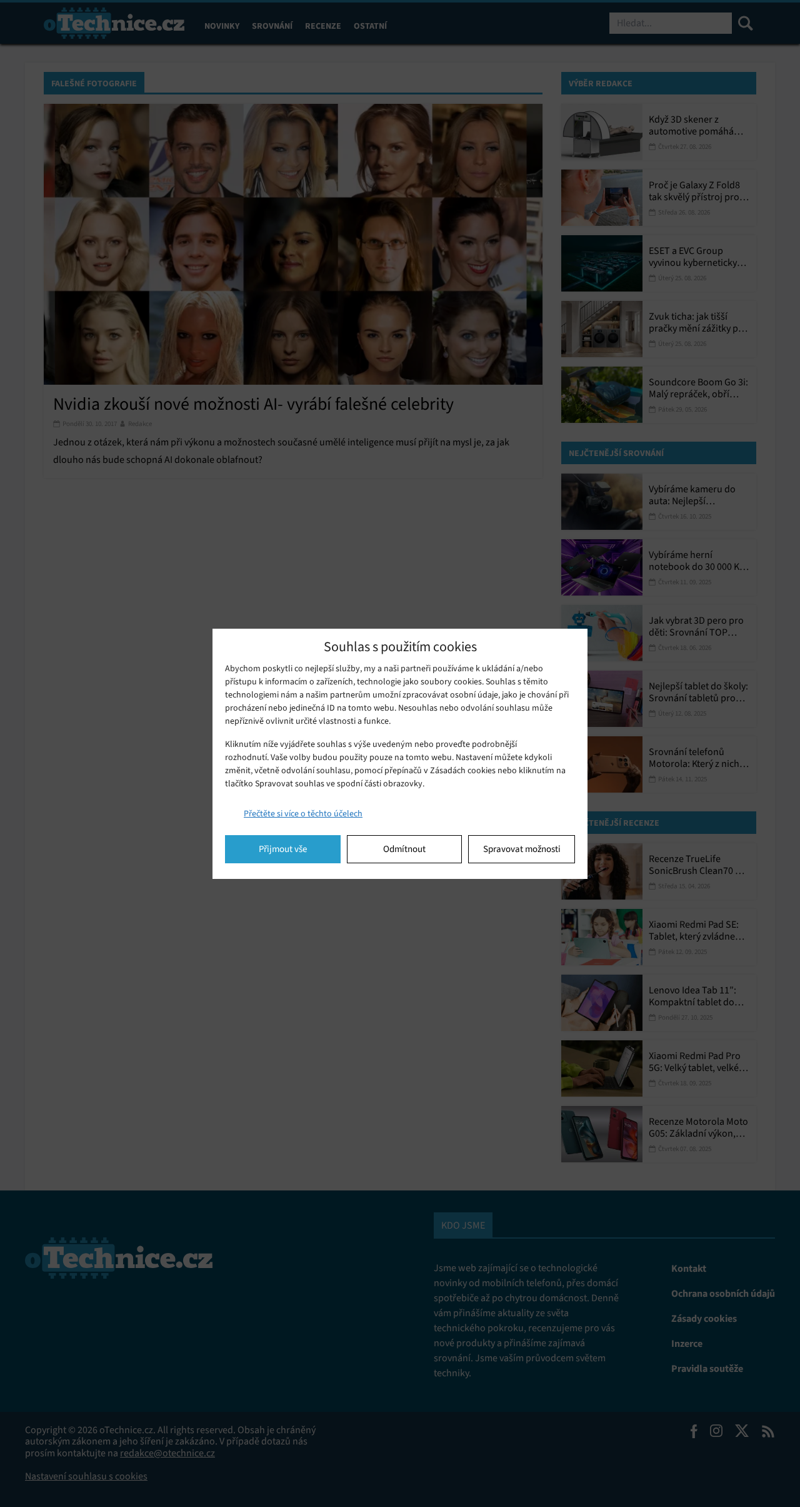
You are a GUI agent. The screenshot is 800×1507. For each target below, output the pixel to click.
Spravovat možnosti (522, 849)
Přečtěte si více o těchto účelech (303, 813)
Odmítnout (404, 849)
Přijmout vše (283, 849)
